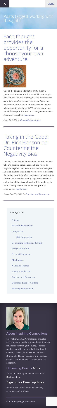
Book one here (13, 377)
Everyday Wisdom (20, 248)
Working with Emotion (22, 288)
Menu (50, 3)
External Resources (21, 254)
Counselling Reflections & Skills (27, 242)
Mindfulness (18, 259)
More (36, 368)
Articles (15, 219)
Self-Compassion (24, 236)
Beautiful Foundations (30, 119)
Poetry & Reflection (21, 271)
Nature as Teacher (20, 265)
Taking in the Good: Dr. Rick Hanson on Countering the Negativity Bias (26, 145)
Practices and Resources (37, 193)
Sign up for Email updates (25, 382)
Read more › (29, 114)
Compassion (18, 231)
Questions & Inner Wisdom (25, 282)
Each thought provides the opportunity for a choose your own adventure (23, 47)
